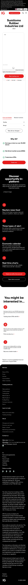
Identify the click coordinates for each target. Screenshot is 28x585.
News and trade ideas (8, 412)
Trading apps (6, 391)
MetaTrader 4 (6, 395)
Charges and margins (8, 423)
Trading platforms (7, 384)
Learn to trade (6, 408)
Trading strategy (6, 414)
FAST (9, 80)
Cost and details (7, 117)
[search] (23, 13)
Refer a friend (6, 427)
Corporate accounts (7, 431)
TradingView (5, 393)
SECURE (13, 80)
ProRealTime (5, 400)
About (4, 418)
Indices (4, 376)
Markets (4, 367)
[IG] (3, 13)
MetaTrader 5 (6, 397)
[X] (7, 471)
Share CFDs (5, 372)
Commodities (6, 378)
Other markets (6, 380)
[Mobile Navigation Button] (26, 13)
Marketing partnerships (8, 429)
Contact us (5, 435)
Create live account (14, 13)
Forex (3, 374)
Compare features (7, 402)
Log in (25, 9)
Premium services (7, 425)
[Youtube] (10, 471)
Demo (4, 404)
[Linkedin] (14, 471)
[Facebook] (3, 471)
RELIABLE (20, 80)
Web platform (6, 389)
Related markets (18, 117)
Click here (11, 440)
